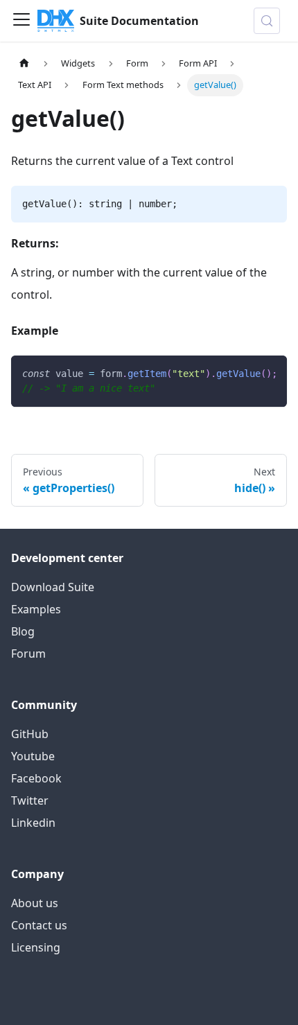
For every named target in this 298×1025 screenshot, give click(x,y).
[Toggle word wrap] (244, 373)
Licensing (35, 947)
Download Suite (52, 587)
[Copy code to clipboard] (269, 373)
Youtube (33, 756)
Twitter (30, 800)
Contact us (39, 925)
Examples (36, 609)
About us (34, 903)
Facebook (36, 778)
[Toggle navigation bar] (21, 21)
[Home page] (24, 63)
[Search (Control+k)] (267, 21)
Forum (28, 653)
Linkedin (33, 822)
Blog (23, 631)
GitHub (30, 734)
